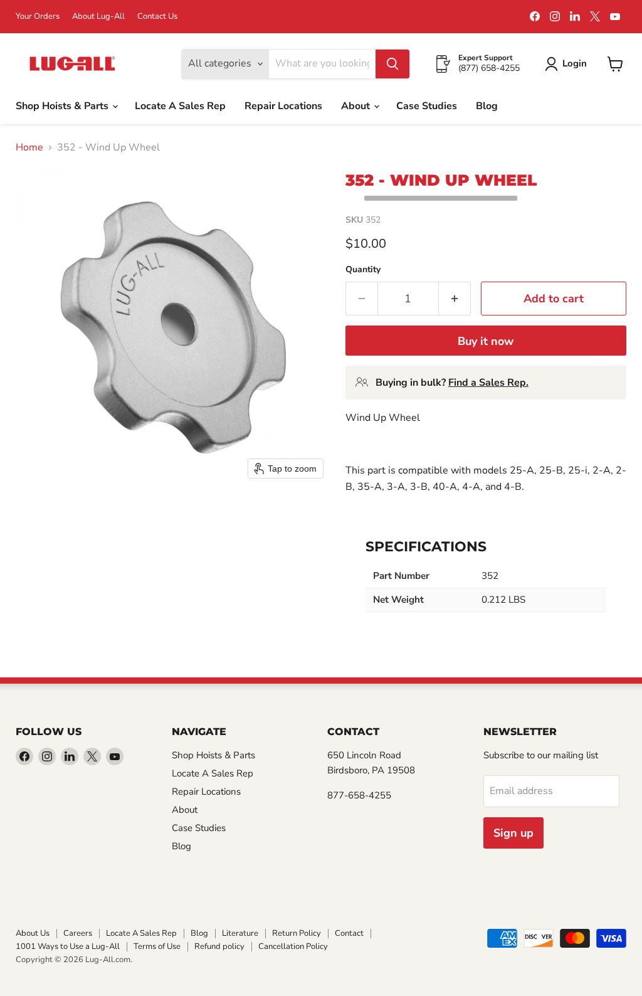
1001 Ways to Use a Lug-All (68, 946)
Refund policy (219, 946)
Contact (349, 933)
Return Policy (296, 933)
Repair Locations (283, 106)
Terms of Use (157, 946)
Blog (487, 106)
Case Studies (426, 106)
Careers (77, 933)
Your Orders (38, 16)
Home (29, 147)
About (356, 106)
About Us (33, 933)
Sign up (513, 832)
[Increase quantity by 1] (455, 299)
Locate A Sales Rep (180, 106)
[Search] (392, 64)
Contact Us (157, 16)
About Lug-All (98, 16)
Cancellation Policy (293, 946)
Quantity (363, 270)
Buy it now (485, 341)
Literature (240, 933)
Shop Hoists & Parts (63, 106)
